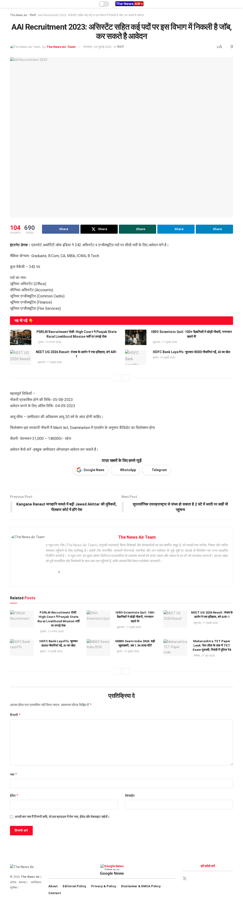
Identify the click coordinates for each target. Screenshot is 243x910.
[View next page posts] (125, 377)
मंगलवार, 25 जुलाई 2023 (97, 47)
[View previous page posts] (117, 377)
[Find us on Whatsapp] (209, 879)
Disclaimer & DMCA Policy (141, 886)
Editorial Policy (74, 886)
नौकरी (32, 15)
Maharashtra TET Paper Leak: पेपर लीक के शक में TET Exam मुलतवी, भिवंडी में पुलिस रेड (212, 645)
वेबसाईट (130, 795)
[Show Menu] (12, 4)
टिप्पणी (15, 715)
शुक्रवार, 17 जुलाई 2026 (164, 342)
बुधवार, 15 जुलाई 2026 (163, 357)
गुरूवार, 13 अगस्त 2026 (49, 342)
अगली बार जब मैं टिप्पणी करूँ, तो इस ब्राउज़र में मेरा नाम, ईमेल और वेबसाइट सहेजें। (62, 817)
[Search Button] (231, 4)
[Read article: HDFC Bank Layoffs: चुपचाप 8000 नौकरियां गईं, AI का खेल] (135, 357)
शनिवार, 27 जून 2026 (204, 655)
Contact (54, 893)
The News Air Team (61, 47)
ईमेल (14, 795)
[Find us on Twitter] (184, 879)
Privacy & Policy (103, 886)
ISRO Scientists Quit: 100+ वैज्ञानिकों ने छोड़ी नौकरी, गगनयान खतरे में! (135, 617)
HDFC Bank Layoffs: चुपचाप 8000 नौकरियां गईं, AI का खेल (191, 352)
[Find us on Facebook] (193, 879)
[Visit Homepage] (129, 3)
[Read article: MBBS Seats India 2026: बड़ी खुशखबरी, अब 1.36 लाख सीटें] (98, 647)
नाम (13, 774)
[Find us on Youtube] (217, 879)
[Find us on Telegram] (201, 879)
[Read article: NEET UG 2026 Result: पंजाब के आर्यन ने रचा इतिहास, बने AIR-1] (20, 357)
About (53, 886)
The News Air (18, 15)
